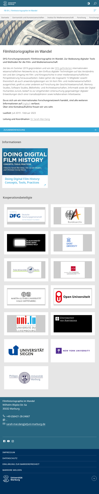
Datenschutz (10, 458)
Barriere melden (12, 470)
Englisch (26, 103)
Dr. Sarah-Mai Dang (40, 119)
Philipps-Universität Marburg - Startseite (10, 3)
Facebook (4, 441)
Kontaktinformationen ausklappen (94, 478)
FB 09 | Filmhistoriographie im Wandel (95, 10)
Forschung (81, 17)
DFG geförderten (63, 68)
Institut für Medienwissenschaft (60, 17)
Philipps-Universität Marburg (17, 482)
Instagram (12, 441)
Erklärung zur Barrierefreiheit (21, 464)
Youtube (8, 441)
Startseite (5, 17)
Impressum (9, 452)
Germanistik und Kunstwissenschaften (28, 17)
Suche (95, 3)
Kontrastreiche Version (88, 3)
